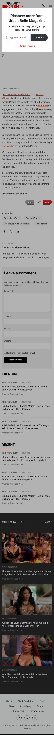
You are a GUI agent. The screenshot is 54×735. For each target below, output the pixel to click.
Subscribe (39, 37)
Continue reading (27, 46)
